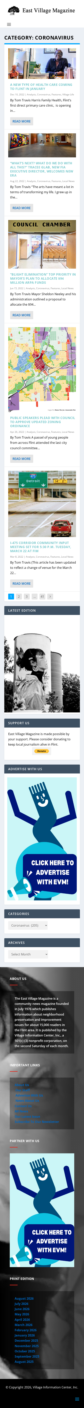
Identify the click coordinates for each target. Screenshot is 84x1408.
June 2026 (22, 1309)
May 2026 (22, 1314)
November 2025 (27, 1346)
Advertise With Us (29, 1095)
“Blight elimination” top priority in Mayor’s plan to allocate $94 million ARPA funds (43, 278)
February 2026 (26, 1330)
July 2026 (21, 1304)
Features (56, 94)
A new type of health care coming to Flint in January (41, 87)
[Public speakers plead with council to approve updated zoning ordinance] (42, 369)
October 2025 (25, 1351)
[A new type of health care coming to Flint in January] (42, 63)
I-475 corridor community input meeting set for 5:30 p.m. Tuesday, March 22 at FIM (40, 547)
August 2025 (24, 1362)
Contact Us (23, 1106)
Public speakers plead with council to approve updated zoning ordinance (42, 422)
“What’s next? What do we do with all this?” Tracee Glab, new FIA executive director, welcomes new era (41, 169)
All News (21, 1111)
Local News (68, 181)
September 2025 (27, 1356)
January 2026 (25, 1335)
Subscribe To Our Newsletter (37, 1122)
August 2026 (24, 1298)
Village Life (68, 94)
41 (42, 596)
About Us (22, 1085)
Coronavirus (43, 94)
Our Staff (22, 1090)
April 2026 (22, 1319)
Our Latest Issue (27, 1116)
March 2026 (23, 1325)
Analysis (31, 94)
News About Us (27, 1100)
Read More (22, 121)
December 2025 (26, 1340)
